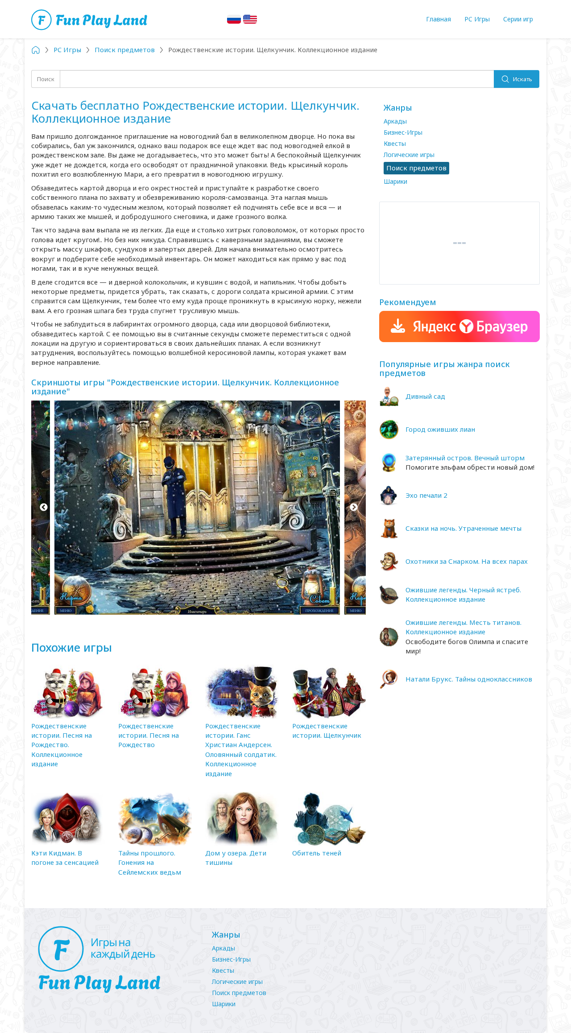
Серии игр (518, 19)
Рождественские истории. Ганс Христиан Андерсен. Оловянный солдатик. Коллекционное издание (241, 749)
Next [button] (353, 508)
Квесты (395, 143)
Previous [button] (43, 508)
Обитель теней (316, 852)
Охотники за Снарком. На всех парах (466, 561)
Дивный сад (425, 396)
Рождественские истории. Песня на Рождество (148, 735)
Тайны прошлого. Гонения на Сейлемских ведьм (149, 862)
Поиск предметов (239, 992)
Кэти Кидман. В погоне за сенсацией (65, 857)
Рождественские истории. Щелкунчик (326, 730)
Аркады (395, 121)
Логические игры (409, 154)
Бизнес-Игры (403, 132)
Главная (438, 19)
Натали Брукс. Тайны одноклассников (468, 678)
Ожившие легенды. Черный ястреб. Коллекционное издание (463, 594)
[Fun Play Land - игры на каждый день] (116, 960)
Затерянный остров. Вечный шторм (465, 457)
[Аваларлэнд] (90, 19)
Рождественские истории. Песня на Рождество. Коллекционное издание (61, 745)
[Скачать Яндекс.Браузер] (459, 326)
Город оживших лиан (440, 429)
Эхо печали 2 (426, 495)
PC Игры (477, 19)
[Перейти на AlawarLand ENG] (250, 19)
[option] (198, 508)
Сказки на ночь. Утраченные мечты (463, 528)
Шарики (395, 181)
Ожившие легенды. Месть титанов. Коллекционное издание (463, 627)
